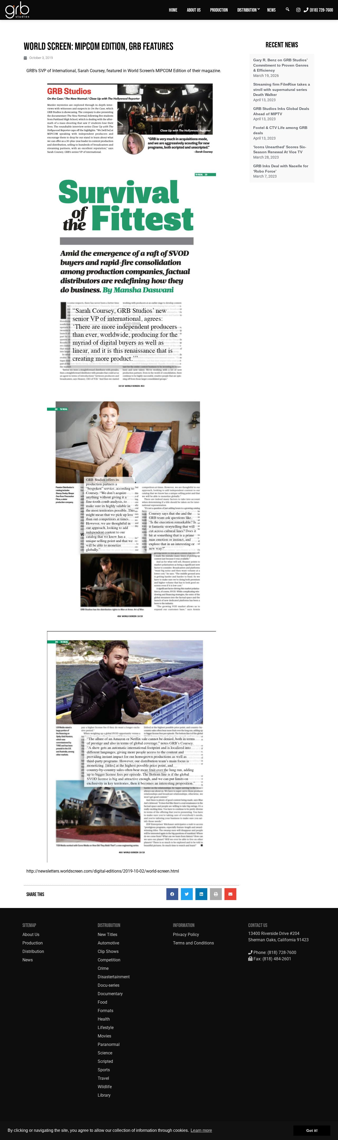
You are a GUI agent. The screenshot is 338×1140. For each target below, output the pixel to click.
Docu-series (108, 985)
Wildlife (105, 1086)
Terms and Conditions (193, 943)
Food (102, 1002)
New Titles (107, 934)
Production (219, 10)
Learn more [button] (201, 1130)
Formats (105, 1010)
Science (105, 1052)
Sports (104, 1069)
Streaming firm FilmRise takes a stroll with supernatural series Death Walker (281, 89)
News (271, 10)
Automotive (108, 943)
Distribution (247, 10)
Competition (109, 959)
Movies (104, 1036)
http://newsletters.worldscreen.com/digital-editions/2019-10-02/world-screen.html (102, 871)
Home (173, 10)
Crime (103, 968)
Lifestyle (106, 1027)
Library (104, 1095)
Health (104, 1019)
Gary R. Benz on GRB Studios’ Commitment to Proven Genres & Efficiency (280, 65)
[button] (172, 894)
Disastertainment (114, 976)
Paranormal (109, 1044)
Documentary (110, 993)
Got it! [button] (312, 1130)
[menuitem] (173, 9)
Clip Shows (108, 951)
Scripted (105, 1061)
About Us (194, 10)
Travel (103, 1078)
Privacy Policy (186, 934)
